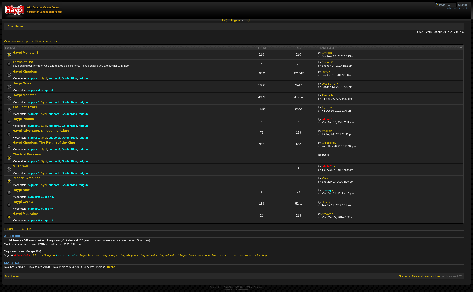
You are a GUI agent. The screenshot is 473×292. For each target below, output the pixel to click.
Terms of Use (23, 62)
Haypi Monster (24, 95)
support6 (47, 90)
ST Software (238, 290)
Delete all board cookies (426, 276)
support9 (54, 78)
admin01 (327, 119)
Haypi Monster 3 (25, 52)
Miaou (325, 178)
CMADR (327, 52)
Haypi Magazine (25, 213)
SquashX (327, 62)
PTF (249, 290)
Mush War (20, 166)
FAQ (224, 20)
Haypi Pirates (23, 119)
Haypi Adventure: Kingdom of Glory (41, 130)
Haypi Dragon (23, 83)
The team (404, 276)
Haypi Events (23, 202)
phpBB (224, 287)
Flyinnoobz (328, 107)
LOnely (326, 202)
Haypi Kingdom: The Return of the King (44, 142)
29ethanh (327, 95)
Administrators (23, 255)
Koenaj (326, 190)
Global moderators (67, 255)
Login (248, 20)
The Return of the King (253, 255)
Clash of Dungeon (27, 154)
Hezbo (111, 266)
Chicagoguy (329, 142)
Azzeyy (326, 213)
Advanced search (456, 8)
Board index (15, 26)
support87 (47, 196)
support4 (34, 90)
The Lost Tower (25, 107)
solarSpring (328, 83)
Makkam (327, 130)
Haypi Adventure (90, 255)
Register (236, 20)
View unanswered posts (18, 41)
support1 (34, 78)
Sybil (44, 78)
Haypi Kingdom (25, 71)
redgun (83, 78)
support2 (47, 220)
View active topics (46, 41)
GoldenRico (69, 78)
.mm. (325, 71)
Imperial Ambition (27, 178)
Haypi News (22, 190)
